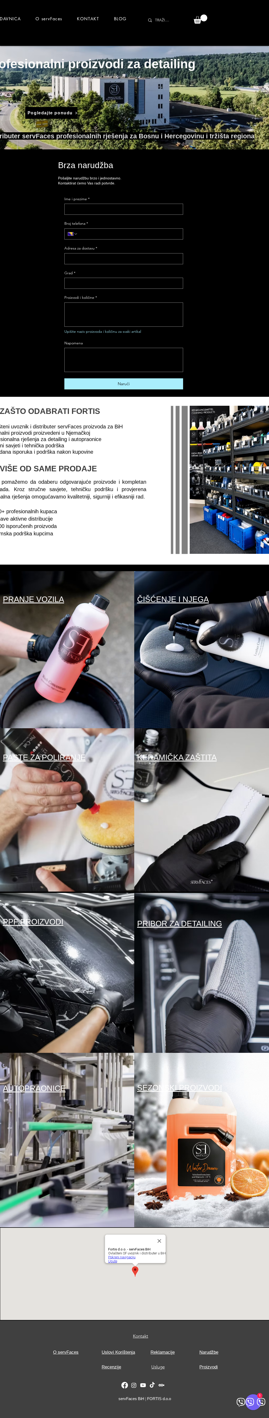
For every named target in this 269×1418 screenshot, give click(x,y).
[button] (200, 19)
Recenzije (111, 1367)
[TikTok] (152, 1385)
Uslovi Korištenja (118, 1352)
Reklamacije (163, 1352)
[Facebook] (124, 1385)
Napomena (73, 343)
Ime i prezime (77, 199)
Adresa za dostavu (80, 248)
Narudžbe (208, 1352)
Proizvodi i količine (80, 297)
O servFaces (66, 1352)
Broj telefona (76, 223)
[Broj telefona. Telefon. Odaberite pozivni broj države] (73, 234)
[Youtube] (143, 1385)
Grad (69, 273)
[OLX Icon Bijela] (161, 1385)
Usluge (158, 1367)
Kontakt (140, 1336)
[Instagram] (134, 1385)
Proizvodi (208, 1367)
